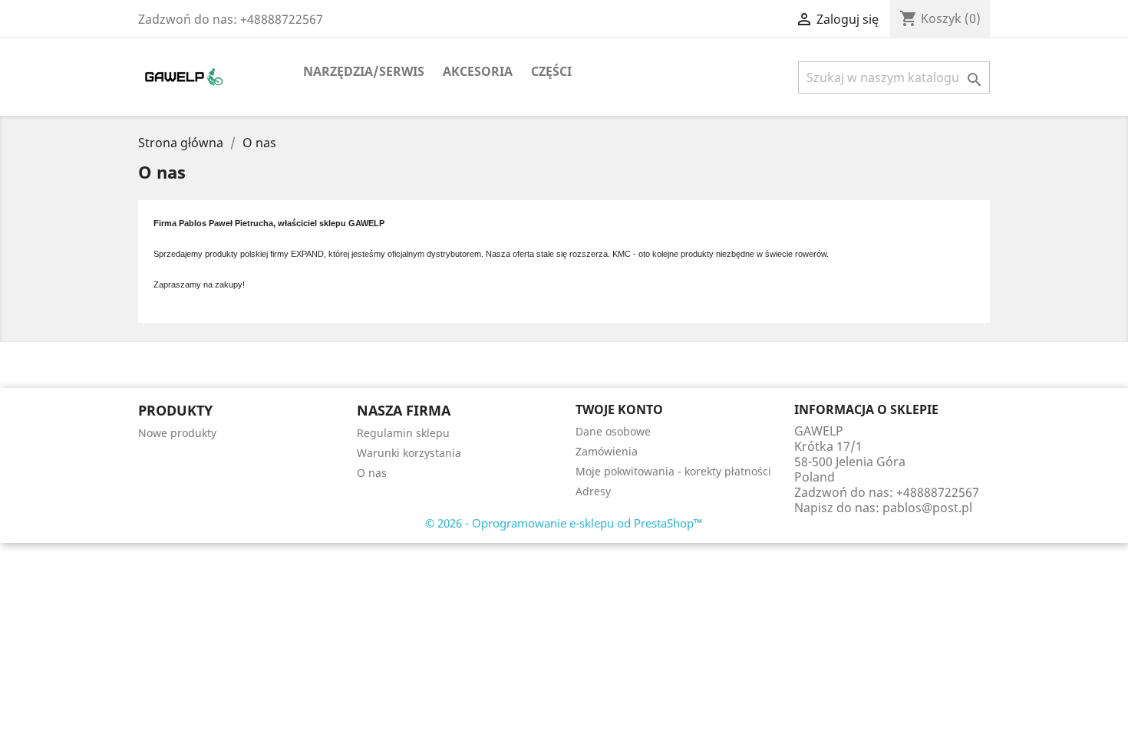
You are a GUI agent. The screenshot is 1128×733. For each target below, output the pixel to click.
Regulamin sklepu (403, 433)
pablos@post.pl (927, 507)
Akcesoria (478, 71)
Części (551, 71)
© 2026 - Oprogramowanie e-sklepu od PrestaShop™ (564, 523)
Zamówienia (607, 451)
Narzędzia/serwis (363, 71)
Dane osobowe (613, 431)
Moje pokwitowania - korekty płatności (673, 471)
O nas (372, 472)
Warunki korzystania (409, 452)
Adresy (593, 491)
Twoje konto (619, 409)
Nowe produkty (177, 433)
